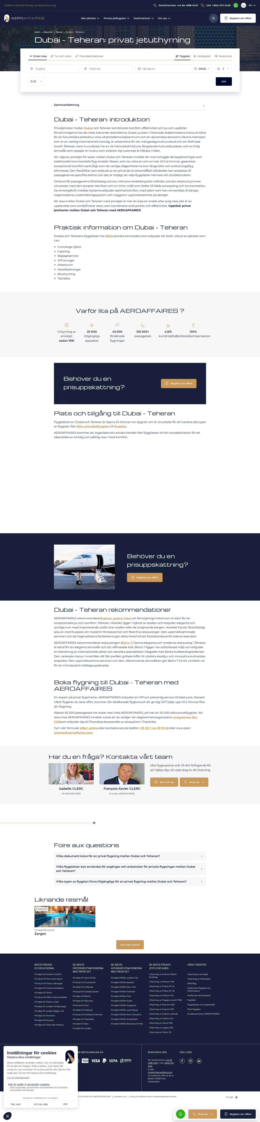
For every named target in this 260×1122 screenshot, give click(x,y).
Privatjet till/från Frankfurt (123, 991)
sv (250, 5)
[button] (238, 18)
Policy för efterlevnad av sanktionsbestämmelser (153, 1096)
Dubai (88, 128)
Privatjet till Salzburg (83, 1010)
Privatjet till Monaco (44, 1020)
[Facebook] (182, 1061)
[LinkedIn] (243, 5)
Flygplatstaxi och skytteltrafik (201, 1004)
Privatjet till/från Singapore (123, 1005)
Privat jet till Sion (81, 1005)
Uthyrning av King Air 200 (161, 1009)
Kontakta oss (120, 1096)
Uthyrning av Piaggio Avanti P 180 (165, 1000)
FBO (108, 236)
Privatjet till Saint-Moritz (84, 978)
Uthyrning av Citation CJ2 (161, 995)
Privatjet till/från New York (123, 987)
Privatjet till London (82, 1028)
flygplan (120, 426)
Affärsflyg (192, 983)
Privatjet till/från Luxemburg (124, 1010)
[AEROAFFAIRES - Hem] (24, 18)
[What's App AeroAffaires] (235, 5)
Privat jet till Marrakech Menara (87, 1014)
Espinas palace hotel (115, 618)
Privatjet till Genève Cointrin (48, 974)
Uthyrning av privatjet (197, 974)
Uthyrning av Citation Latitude (163, 1014)
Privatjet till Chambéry (83, 1019)
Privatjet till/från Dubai (121, 1001)
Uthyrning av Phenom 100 (161, 981)
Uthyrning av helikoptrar (198, 979)
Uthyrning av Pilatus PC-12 (161, 986)
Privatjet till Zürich (43, 992)
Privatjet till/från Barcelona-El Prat (127, 1023)
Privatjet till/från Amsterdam (124, 1019)
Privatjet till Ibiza (80, 1023)
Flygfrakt (191, 1000)
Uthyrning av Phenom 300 (162, 1004)
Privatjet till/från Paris (121, 996)
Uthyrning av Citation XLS (161, 1018)
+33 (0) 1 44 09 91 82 (154, 728)
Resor (59, 32)
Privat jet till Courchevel (84, 982)
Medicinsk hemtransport (199, 995)
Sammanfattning (66, 105)
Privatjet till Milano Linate (46, 1002)
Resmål (48, 32)
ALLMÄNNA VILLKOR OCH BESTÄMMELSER (89, 1096)
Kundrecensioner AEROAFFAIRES (203, 1014)
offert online (89, 728)
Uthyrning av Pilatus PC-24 (162, 991)
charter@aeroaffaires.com (73, 732)
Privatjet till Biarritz (82, 996)
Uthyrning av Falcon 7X (160, 1032)
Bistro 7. (127, 642)
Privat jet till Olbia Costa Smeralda (50, 997)
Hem (37, 32)
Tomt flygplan (194, 1009)
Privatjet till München (44, 1015)
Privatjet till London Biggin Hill (49, 1011)
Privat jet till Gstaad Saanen (86, 991)
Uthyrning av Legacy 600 (161, 1027)
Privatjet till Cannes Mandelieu (49, 988)
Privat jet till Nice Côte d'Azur (48, 979)
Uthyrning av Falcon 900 (161, 1023)
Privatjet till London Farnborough (50, 1006)
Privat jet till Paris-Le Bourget (48, 983)
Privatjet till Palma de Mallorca (49, 1025)
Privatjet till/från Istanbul (122, 982)
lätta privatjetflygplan (93, 426)
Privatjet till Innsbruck (83, 987)
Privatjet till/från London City (124, 978)
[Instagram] (190, 1061)
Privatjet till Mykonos (83, 1001)
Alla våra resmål (130, 944)
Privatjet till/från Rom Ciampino (126, 1014)
